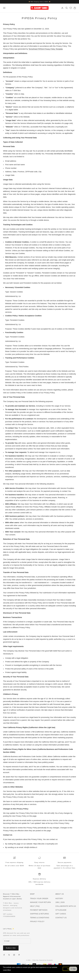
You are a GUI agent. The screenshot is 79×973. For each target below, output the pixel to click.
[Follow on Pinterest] (19, 955)
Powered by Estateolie (46, 960)
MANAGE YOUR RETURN (40, 902)
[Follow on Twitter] (9, 955)
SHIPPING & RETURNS (39, 914)
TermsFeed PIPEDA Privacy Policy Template (46, 49)
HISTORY (59, 898)
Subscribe (11, 948)
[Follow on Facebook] (4, 955)
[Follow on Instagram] (14, 955)
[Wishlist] (71, 8)
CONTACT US (61, 918)
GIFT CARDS (60, 914)
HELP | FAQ (35, 906)
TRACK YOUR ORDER (39, 898)
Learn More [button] (7, 970)
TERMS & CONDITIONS (39, 918)
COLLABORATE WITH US (65, 906)
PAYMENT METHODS (38, 910)
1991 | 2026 (60, 902)
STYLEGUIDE (60, 910)
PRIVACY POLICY (37, 921)
